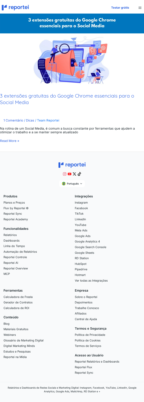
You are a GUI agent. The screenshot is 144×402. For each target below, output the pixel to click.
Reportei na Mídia (15, 357)
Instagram (81, 202)
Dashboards (11, 240)
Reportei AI (11, 262)
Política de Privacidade (90, 334)
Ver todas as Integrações (91, 280)
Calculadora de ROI (16, 308)
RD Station (82, 258)
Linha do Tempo (14, 246)
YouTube (80, 225)
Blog (6, 323)
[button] (120, 8)
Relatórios (10, 235)
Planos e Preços (14, 202)
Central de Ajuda (86, 319)
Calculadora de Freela (18, 297)
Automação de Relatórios (20, 251)
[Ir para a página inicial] (72, 165)
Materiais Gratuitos (16, 329)
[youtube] (69, 174)
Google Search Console (90, 247)
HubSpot (80, 264)
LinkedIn (80, 219)
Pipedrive (81, 269)
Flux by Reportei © (16, 208)
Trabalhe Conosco (87, 308)
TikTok (79, 213)
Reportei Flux (83, 367)
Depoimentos (83, 302)
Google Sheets (84, 252)
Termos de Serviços (88, 346)
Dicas (30, 120)
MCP (7, 274)
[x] (74, 174)
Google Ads (82, 236)
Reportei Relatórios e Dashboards (97, 361)
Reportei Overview (16, 268)
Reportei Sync (13, 213)
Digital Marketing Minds (19, 346)
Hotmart (80, 275)
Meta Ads (81, 230)
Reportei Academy (16, 219)
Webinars (10, 334)
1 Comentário (13, 120)
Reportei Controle (15, 257)
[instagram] (65, 174)
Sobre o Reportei (86, 297)
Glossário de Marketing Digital (24, 340)
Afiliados (80, 313)
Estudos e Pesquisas (17, 351)
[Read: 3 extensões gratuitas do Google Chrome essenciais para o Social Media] (72, 50)
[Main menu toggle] (140, 8)
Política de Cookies (87, 340)
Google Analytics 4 (87, 241)
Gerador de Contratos (18, 302)
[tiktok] (79, 174)
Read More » (9, 141)
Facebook (81, 208)
